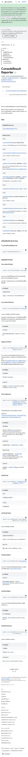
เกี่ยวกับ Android (5, 748)
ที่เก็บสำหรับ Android (6, 692)
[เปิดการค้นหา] (16, 2)
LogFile (25, 163)
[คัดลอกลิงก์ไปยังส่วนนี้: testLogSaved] (12, 394)
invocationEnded (7, 142)
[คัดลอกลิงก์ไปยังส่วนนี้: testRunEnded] (12, 513)
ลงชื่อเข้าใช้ (24, 1)
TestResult (16, 483)
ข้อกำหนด (3, 694)
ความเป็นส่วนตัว (5, 750)
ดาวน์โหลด (3, 696)
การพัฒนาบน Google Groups (7, 722)
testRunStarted (7, 230)
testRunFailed (7, 208)
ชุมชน (11, 748)
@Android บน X (5, 710)
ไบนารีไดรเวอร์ (4, 704)
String (12, 431)
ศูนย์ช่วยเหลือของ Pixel (6, 733)
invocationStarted (8, 153)
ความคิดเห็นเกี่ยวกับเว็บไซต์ (16, 750)
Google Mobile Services (6, 738)
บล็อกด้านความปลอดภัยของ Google (9, 717)
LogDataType (16, 401)
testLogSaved (6, 177)
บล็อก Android (4, 715)
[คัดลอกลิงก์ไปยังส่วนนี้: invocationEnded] (14, 264)
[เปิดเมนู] (2, 2)
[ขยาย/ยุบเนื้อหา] (7, 48)
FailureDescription (17, 208)
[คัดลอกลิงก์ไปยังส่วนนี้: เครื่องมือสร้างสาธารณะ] (19, 241)
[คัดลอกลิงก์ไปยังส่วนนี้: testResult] (9, 475)
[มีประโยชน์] (11, 45)
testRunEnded (6, 196)
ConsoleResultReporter (9, 128)
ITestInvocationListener (8, 81)
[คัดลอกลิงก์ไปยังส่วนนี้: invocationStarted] (15, 302)
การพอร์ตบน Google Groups (7, 724)
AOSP (2, 42)
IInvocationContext (20, 153)
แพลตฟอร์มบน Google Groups (8, 719)
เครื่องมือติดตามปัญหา (6, 743)
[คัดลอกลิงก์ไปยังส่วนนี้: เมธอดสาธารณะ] (14, 260)
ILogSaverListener (6, 79)
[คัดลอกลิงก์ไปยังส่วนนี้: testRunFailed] (11, 555)
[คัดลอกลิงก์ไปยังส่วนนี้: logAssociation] (12, 342)
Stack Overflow (5, 740)
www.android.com (5, 735)
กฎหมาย (16, 748)
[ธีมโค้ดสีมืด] (26, 250)
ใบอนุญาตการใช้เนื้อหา (5, 679)
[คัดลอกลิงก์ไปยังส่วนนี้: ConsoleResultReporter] (18, 246)
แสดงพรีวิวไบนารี (5, 699)
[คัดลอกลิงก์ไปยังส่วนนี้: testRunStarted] (13, 626)
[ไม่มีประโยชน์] (14, 45)
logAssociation (7, 163)
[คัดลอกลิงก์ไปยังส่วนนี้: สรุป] (5, 120)
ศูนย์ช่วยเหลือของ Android (7, 731)
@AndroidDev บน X (5, 712)
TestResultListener (13, 78)
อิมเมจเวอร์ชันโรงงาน (5, 701)
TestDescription (14, 188)
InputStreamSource (18, 403)
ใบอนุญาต (22, 748)
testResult (6, 188)
